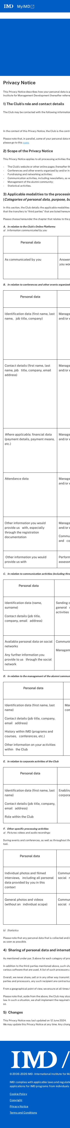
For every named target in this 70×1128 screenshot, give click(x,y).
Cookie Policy (18, 1093)
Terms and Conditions (23, 1112)
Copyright (16, 1100)
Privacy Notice (19, 1106)
